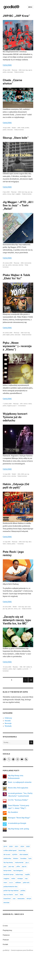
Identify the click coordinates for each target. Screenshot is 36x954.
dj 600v (27, 128)
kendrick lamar (9, 874)
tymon (9, 476)
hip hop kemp (8, 862)
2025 (22, 474)
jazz (5, 866)
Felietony (8, 718)
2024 (22, 846)
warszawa (10, 72)
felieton (15, 858)
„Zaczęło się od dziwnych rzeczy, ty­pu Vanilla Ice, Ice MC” (17, 620)
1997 (24, 667)
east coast (28, 607)
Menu (30, 7)
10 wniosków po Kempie (17, 823)
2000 (19, 128)
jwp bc (30, 70)
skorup (9, 194)
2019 (5, 846)
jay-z (27, 862)
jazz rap (30, 192)
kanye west (7, 870)
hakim (4, 544)
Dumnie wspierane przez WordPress (22, 950)
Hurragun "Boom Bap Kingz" (19, 818)
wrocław (21, 265)
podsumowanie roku (10, 886)
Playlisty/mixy (7, 930)
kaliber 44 (29, 667)
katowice (5, 669)
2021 (16, 846)
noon (5, 882)
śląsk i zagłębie (16, 194)
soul (16, 894)
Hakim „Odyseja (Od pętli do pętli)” (16, 485)
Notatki (14, 128)
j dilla (18, 866)
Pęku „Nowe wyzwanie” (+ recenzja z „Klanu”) (17, 346)
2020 (11, 846)
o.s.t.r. (11, 882)
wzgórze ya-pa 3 (11, 405)
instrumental (27, 263)
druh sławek (24, 854)
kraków (9, 544)
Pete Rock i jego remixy (13, 553)
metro (13, 878)
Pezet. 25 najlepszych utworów (19, 782)
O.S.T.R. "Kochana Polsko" (18, 800)
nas (26, 878)
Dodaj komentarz (19, 72)
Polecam (6, 940)
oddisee (18, 882)
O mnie (5, 926)
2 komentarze (22, 405)
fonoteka (23, 858)
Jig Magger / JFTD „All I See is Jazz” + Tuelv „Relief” (18, 205)
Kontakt (5, 944)
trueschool (7, 898)
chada (22, 128)
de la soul (7, 854)
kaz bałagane (18, 870)
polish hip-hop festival (11, 890)
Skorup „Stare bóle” (16, 138)
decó (30, 542)
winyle (29, 898)
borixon (26, 403)
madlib (27, 874)
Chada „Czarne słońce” (12, 81)
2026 (20, 70)
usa (19, 609)
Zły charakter (13, 812)
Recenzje (14, 70)
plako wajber (6, 335)
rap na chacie (8, 894)
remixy (16, 609)
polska (4, 72)
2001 (21, 403)
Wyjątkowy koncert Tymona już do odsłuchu (15, 417)
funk (30, 858)
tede (21, 894)
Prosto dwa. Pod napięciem (18, 788)
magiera (6, 878)
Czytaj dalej (7, 65)
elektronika (7, 858)
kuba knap (19, 874)
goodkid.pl (6, 950)
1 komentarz (20, 544)
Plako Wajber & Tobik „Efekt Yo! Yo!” (16, 276)
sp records (25, 669)
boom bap (25, 70)
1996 (20, 667)
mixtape (20, 878)
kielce (30, 403)
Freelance (6, 935)
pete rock (10, 609)
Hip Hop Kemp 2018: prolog (18, 829)
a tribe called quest (10, 850)
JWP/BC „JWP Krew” (16, 16)
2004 (19, 474)
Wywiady (15, 667)
